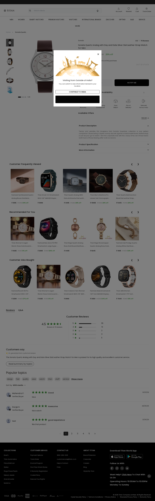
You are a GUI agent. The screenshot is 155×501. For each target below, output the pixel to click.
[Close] (77, 53)
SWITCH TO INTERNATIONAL (77, 99)
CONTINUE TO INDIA (77, 92)
